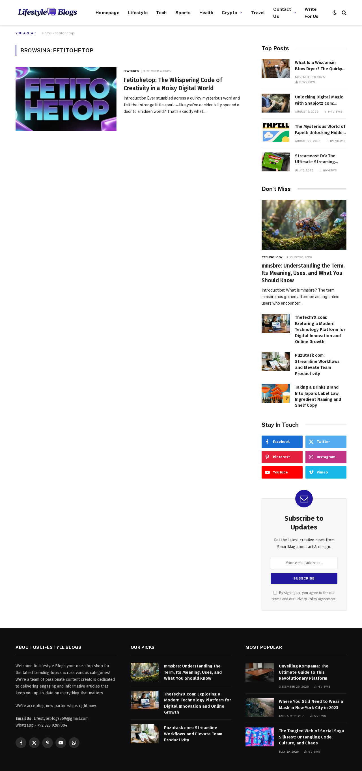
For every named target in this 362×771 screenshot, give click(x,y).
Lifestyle (138, 12)
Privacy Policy (306, 599)
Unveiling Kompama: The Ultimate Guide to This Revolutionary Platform (303, 672)
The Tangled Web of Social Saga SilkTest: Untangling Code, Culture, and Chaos (311, 737)
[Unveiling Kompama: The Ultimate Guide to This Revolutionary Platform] (259, 672)
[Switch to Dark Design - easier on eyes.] (334, 12)
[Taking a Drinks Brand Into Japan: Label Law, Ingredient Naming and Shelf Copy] (276, 393)
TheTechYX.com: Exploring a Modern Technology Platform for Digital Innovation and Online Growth (320, 329)
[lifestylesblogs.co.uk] (48, 12)
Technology (272, 257)
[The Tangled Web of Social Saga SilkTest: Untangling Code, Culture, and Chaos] (259, 736)
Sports (183, 12)
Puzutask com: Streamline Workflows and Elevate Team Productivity (317, 364)
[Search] (343, 12)
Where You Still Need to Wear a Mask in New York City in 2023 (311, 704)
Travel (258, 12)
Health (206, 12)
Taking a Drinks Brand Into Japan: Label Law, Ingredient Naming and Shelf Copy (318, 396)
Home (47, 33)
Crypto (229, 12)
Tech (161, 12)
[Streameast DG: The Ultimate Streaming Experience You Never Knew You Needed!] (276, 161)
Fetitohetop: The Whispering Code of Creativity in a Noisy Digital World (173, 84)
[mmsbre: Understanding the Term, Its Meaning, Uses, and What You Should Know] (304, 225)
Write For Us (312, 13)
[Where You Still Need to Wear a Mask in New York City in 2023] (259, 707)
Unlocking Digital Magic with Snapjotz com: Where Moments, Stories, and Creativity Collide (320, 100)
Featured (131, 71)
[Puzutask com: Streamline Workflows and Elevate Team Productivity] (276, 361)
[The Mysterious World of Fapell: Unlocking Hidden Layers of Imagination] (276, 132)
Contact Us (282, 13)
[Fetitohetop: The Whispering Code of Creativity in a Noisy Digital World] (66, 99)
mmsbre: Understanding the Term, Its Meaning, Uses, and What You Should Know (303, 273)
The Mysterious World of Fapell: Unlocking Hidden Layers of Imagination (320, 130)
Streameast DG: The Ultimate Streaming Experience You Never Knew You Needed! (317, 159)
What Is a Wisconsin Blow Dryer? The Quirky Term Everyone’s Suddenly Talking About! (319, 66)
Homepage (107, 12)
